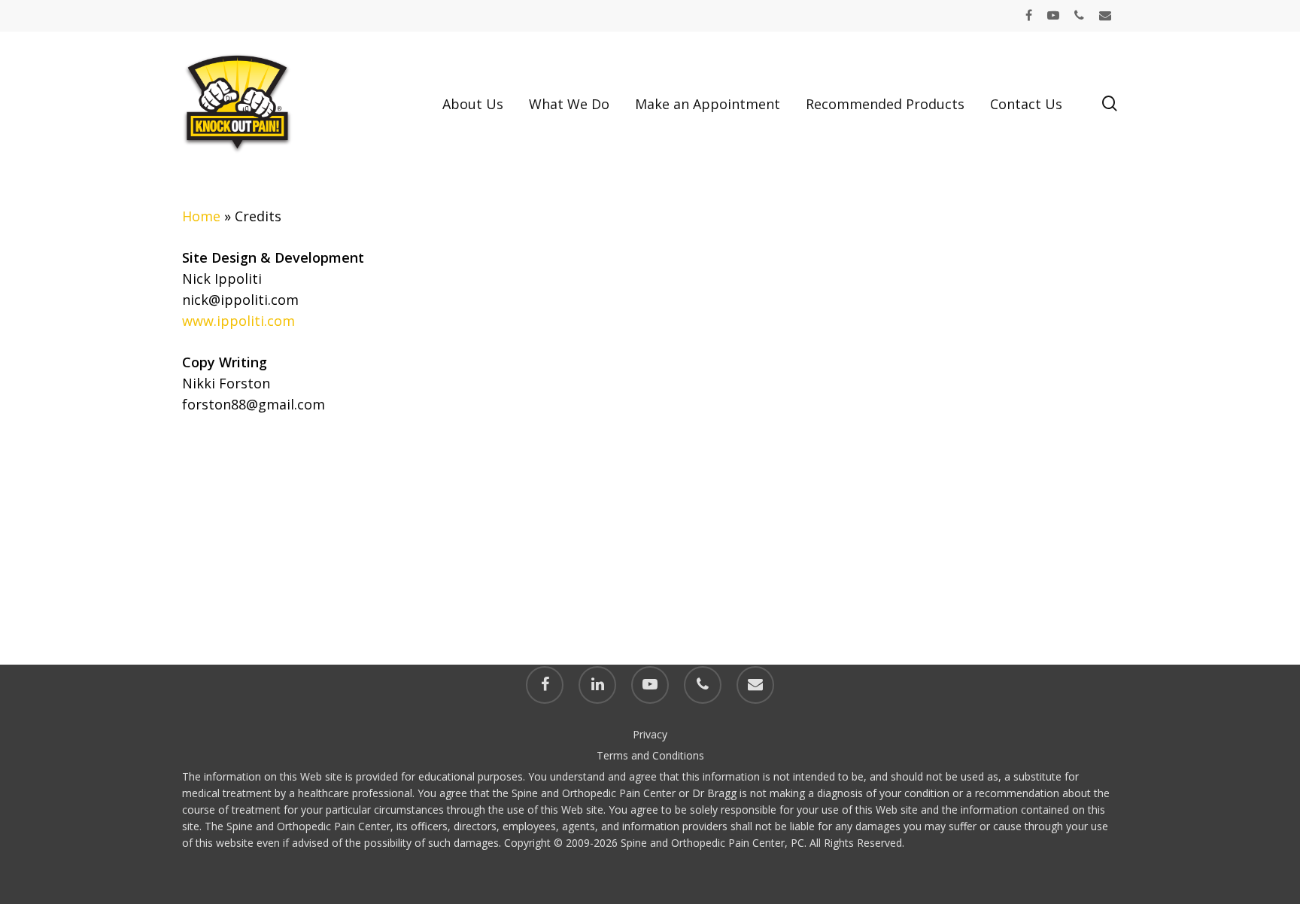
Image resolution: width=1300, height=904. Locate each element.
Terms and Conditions (650, 755)
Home (201, 216)
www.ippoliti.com (238, 321)
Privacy (650, 734)
